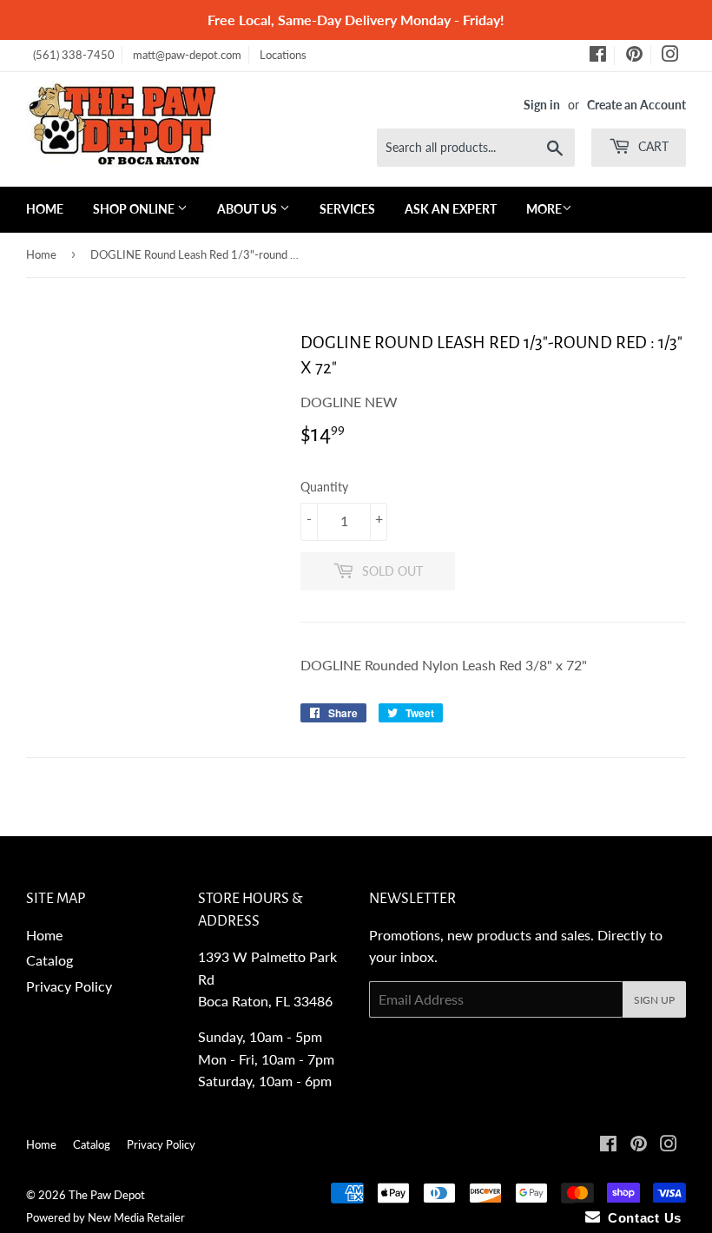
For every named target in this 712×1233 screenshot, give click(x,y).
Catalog (49, 960)
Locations (283, 55)
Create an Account (636, 105)
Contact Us (641, 1217)
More (544, 208)
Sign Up (654, 999)
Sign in (542, 105)
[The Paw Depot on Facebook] (598, 56)
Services (347, 208)
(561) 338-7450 (74, 55)
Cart (652, 146)
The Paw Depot (107, 1195)
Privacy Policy (69, 986)
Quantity (324, 486)
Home (44, 208)
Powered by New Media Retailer (105, 1217)
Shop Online (135, 208)
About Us (248, 208)
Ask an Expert (451, 208)
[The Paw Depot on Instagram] (670, 56)
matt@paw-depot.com (187, 55)
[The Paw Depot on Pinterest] (634, 56)
